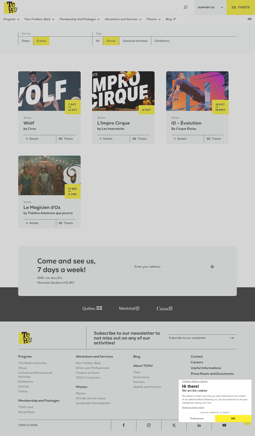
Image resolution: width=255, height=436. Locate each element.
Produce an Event (87, 373)
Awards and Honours (147, 387)
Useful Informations (206, 368)
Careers (197, 362)
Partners (139, 382)
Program (25, 356)
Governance (141, 377)
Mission (81, 387)
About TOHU (143, 366)
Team (136, 372)
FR (250, 19)
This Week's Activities (32, 363)
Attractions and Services (94, 356)
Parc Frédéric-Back (88, 363)
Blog (136, 356)
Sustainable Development (93, 403)
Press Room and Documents (212, 374)
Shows (22, 368)
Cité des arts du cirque (90, 398)
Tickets (23, 391)
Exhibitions (25, 381)
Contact (197, 356)
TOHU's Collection (88, 377)
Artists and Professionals (92, 368)
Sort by (26, 33)
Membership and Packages (38, 401)
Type (98, 33)
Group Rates (26, 412)
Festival (23, 386)
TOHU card (25, 407)
